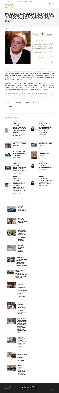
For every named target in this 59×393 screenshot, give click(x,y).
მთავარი (28, 17)
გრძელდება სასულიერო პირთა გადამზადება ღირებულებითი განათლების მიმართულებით (22, 370)
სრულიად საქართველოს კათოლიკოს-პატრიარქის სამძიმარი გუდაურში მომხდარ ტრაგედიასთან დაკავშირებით (45, 127)
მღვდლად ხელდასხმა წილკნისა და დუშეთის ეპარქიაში (19, 144)
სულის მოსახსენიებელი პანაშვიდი (43, 154)
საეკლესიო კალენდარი (25, 1)
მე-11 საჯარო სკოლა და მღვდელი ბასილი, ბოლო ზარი (19, 153)
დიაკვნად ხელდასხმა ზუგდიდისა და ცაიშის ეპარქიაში (45, 144)
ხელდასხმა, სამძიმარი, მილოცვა (41, 17)
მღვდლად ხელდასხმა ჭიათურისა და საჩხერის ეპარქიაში (21, 248)
